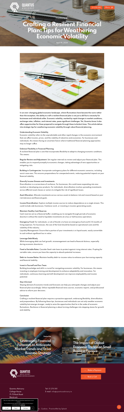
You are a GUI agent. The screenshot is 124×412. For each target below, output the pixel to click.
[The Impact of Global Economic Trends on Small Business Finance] (93, 345)
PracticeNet (53, 409)
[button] (109, 7)
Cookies (44, 409)
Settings (25, 408)
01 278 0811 (53, 389)
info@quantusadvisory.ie (62, 392)
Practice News (62, 18)
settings (23, 405)
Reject (16, 408)
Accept (7, 408)
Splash (64, 409)
